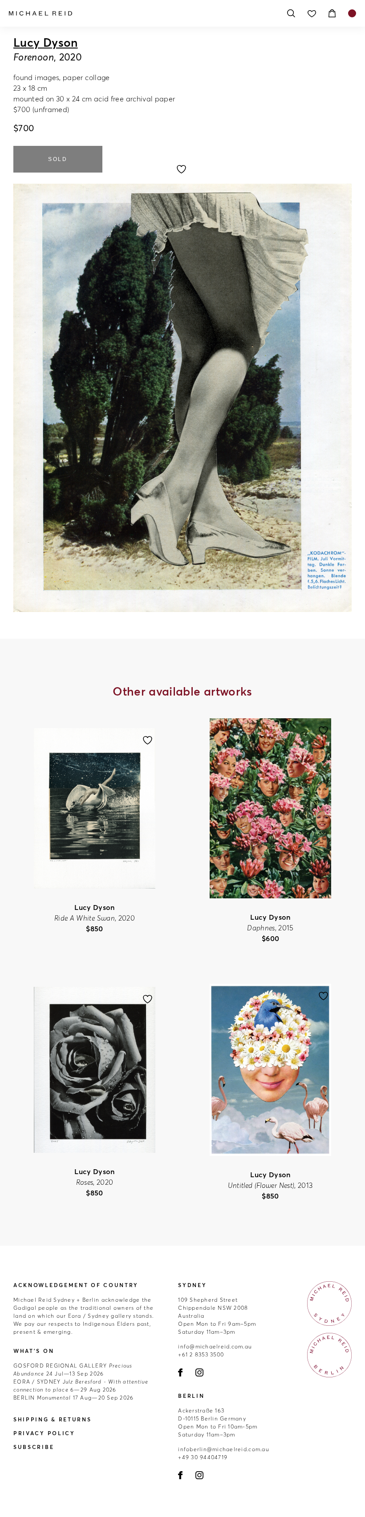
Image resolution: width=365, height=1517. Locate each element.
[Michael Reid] (142, 13)
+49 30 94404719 (202, 1457)
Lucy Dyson (45, 43)
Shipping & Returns (52, 1419)
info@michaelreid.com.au (215, 1346)
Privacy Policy (44, 1433)
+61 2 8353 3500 (201, 1354)
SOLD (58, 159)
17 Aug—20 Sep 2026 (73, 1397)
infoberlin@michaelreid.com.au (223, 1449)
